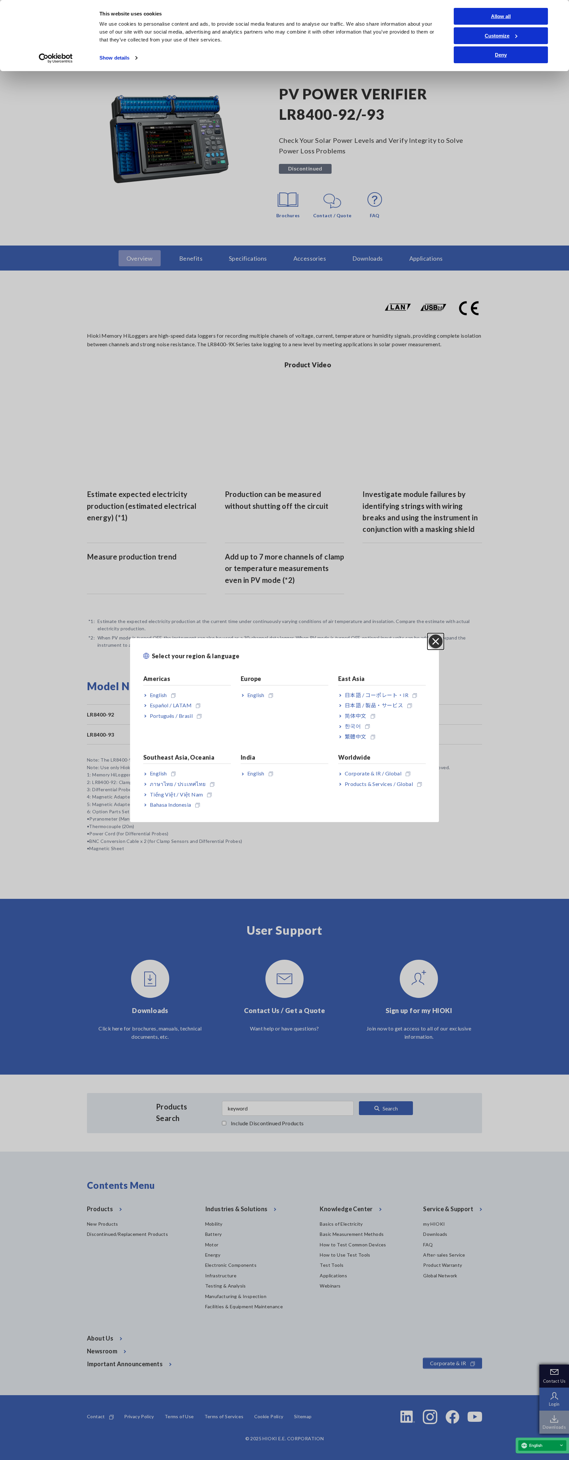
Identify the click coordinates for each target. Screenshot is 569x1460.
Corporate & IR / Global (373, 773)
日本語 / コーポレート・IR (376, 694)
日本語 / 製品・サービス (374, 705)
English (158, 694)
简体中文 (355, 715)
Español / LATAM (171, 705)
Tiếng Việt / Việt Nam (176, 794)
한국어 (353, 726)
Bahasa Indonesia (170, 804)
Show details (114, 58)
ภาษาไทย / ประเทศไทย (178, 784)
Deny (501, 55)
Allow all (501, 16)
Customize (497, 36)
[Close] (435, 641)
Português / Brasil (171, 715)
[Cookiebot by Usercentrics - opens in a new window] (56, 58)
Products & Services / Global (379, 784)
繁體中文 (355, 736)
